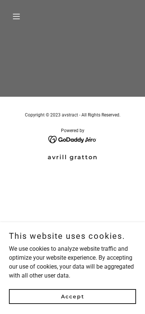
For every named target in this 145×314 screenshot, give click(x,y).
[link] (72, 138)
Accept (72, 296)
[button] (18, 16)
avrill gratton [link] (73, 157)
